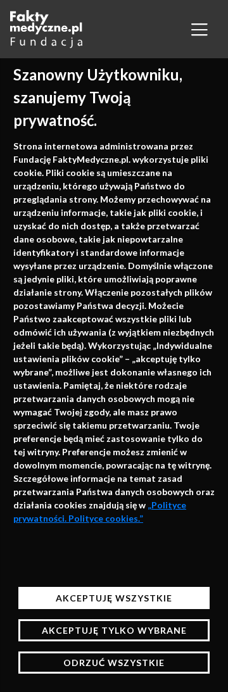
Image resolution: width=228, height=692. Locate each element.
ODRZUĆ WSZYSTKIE (114, 662)
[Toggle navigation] (199, 29)
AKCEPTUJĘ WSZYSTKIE (114, 598)
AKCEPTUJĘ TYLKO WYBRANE (114, 630)
